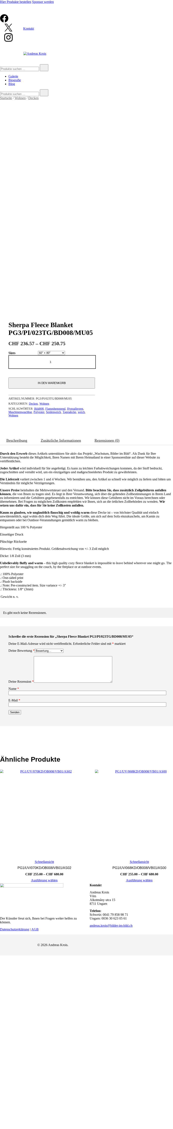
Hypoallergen (75, 408)
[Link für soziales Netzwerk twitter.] (8, 30)
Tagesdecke (69, 412)
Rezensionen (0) (107, 440)
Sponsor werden (43, 2)
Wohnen (20, 98)
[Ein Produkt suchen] (4, 54)
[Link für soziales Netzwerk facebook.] (4, 21)
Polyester (39, 412)
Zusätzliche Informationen (61, 440)
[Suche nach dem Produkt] (44, 67)
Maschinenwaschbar (20, 412)
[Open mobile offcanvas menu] (68, 54)
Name (13, 688)
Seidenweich (53, 412)
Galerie (13, 76)
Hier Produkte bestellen (15, 2)
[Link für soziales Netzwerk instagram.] (8, 41)
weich (81, 412)
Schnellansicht (44, 862)
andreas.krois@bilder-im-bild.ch (111, 925)
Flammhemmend (55, 408)
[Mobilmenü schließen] (165, 8)
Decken (33, 98)
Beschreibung (16, 440)
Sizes (11, 353)
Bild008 (39, 408)
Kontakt (28, 28)
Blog (11, 84)
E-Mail (14, 700)
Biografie (14, 80)
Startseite (6, 98)
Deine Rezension (21, 681)
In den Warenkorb (52, 383)
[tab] (17, 440)
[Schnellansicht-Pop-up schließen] (1, 12)
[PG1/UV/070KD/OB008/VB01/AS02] (44, 814)
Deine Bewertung (21, 650)
